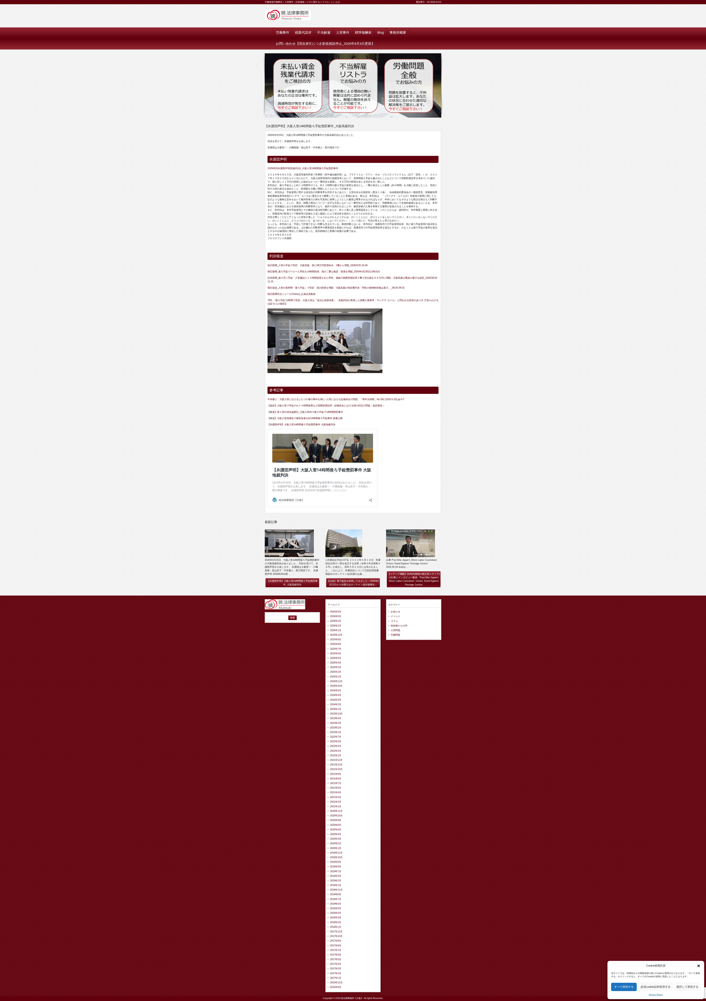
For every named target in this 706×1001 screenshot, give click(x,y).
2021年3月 (335, 797)
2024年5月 (335, 690)
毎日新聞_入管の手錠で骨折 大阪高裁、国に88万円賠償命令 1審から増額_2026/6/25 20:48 (318, 265)
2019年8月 (335, 866)
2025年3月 (335, 667)
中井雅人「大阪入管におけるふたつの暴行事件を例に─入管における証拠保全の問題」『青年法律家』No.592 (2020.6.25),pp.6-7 (336, 399)
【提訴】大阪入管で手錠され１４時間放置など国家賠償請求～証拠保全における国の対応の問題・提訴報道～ (326, 405)
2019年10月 (336, 857)
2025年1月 (335, 676)
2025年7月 (335, 648)
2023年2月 (335, 727)
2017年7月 (335, 950)
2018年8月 (335, 894)
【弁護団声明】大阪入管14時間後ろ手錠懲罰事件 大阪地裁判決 (301, 424)
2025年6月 (335, 653)
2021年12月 (336, 760)
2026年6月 (335, 611)
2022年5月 (335, 741)
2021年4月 (335, 792)
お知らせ (395, 611)
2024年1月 (335, 709)
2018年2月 (335, 922)
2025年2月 (335, 671)
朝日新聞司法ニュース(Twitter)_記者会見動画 (291, 294)
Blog (380, 32)
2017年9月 (335, 940)
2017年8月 (335, 945)
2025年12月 (336, 634)
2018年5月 (335, 908)
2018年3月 (335, 917)
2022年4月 (335, 746)
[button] (698, 966)
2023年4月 (335, 718)
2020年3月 (335, 838)
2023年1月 (335, 732)
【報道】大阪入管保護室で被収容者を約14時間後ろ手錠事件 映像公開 (305, 418)
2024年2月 (335, 704)
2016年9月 (335, 987)
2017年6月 (335, 954)
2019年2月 (335, 880)
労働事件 (282, 32)
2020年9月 (335, 820)
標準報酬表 (363, 32)
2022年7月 (335, 736)
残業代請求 (303, 32)
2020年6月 (335, 829)
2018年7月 (335, 899)
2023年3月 (335, 723)
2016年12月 (336, 982)
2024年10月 (336, 685)
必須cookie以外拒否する (656, 986)
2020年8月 (335, 825)
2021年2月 (335, 801)
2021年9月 (335, 774)
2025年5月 (335, 658)
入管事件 (342, 32)
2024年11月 (336, 681)
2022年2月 (335, 750)
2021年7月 (335, 783)
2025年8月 (335, 644)
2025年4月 (335, 662)
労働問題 (395, 634)
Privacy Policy (656, 994)
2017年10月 (336, 936)
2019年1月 (335, 885)
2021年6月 (335, 787)
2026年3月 (335, 620)
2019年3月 (335, 876)
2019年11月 (336, 852)
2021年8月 (335, 778)
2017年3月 (335, 968)
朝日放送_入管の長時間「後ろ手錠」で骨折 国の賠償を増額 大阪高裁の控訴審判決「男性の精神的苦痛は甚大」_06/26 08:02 (336, 287)
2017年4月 (335, 964)
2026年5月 (335, 616)
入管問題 (395, 630)
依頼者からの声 (399, 625)
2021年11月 (336, 764)
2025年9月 (335, 639)
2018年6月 (335, 903)
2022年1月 (335, 755)
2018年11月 (336, 889)
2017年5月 (335, 959)
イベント (395, 616)
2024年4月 (335, 695)
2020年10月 (336, 815)
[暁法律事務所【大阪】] (288, 19)
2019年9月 (335, 862)
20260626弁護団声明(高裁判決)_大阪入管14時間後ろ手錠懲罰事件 (303, 168)
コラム (394, 620)
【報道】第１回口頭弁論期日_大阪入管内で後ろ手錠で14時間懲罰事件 (305, 412)
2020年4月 (335, 834)
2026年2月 (335, 625)
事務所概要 (398, 32)
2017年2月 (335, 973)
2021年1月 (335, 806)
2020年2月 (335, 843)
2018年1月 (335, 927)
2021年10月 (336, 769)
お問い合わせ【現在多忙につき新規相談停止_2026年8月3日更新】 (325, 43)
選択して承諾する (687, 986)
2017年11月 (336, 931)
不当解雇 (323, 32)
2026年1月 (335, 630)
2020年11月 (336, 811)
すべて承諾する (624, 986)
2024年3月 (335, 699)
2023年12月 (336, 713)
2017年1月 (335, 978)
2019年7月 (335, 871)
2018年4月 (335, 913)
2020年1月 (335, 848)
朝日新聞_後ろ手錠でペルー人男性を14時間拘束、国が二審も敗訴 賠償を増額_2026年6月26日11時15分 (324, 271)
